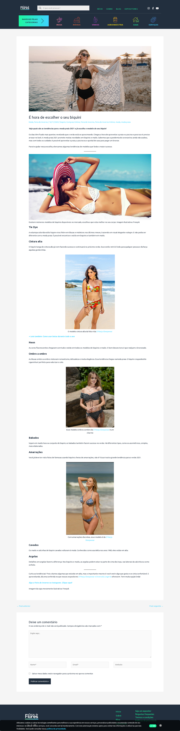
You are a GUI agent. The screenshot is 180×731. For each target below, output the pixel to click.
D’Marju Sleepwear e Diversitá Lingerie (94, 577)
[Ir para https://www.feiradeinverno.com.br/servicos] (153, 20)
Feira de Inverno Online (105, 122)
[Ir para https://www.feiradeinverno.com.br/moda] (59, 20)
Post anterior (23, 606)
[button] (148, 8)
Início (100, 9)
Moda (31, 122)
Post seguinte (156, 606)
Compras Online (73, 122)
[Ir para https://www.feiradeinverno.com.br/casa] (135, 20)
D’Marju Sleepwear (104, 331)
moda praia (126, 122)
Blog (118, 9)
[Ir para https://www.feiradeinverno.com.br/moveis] (77, 20)
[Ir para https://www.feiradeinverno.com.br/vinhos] (95, 20)
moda (118, 122)
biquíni (63, 122)
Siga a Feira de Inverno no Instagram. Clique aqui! (50, 583)
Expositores (131, 9)
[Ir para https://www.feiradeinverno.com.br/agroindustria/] (115, 20)
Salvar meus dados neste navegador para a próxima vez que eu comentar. (62, 674)
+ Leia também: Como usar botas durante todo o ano (52, 336)
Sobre (109, 9)
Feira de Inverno (41, 122)
